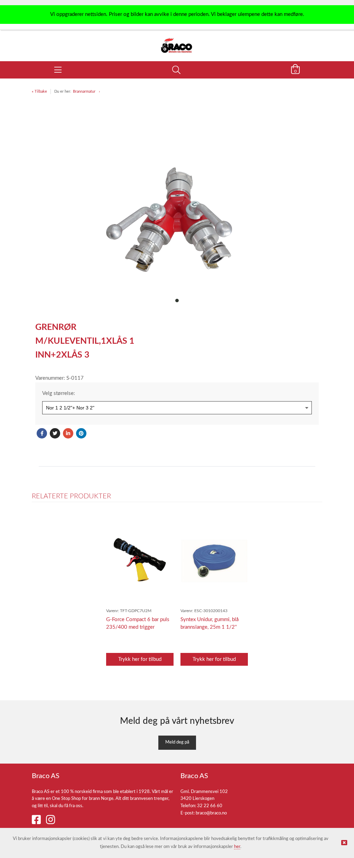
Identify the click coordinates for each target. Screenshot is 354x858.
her (237, 847)
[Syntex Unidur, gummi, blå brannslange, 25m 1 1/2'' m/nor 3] (214, 561)
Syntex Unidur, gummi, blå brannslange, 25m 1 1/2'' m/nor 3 (209, 627)
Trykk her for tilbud (139, 659)
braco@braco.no (211, 813)
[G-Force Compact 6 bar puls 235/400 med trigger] (140, 561)
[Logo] (177, 42)
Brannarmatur (84, 91)
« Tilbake (39, 91)
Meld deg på (177, 742)
